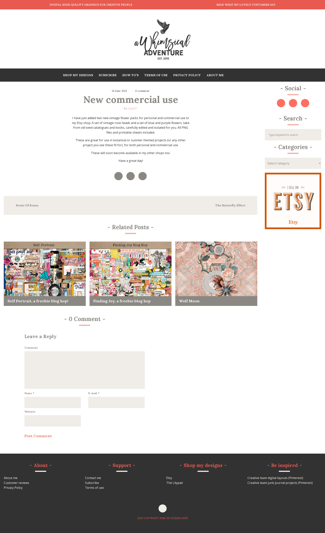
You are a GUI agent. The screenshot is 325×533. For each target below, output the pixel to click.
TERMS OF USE (156, 75)
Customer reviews (16, 483)
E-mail (93, 393)
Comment (31, 347)
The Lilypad (174, 483)
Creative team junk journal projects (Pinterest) (280, 483)
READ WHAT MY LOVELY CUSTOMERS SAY (245, 4)
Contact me (93, 478)
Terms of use (94, 488)
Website (29, 411)
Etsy (169, 478)
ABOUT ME (215, 75)
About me (10, 478)
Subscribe (92, 483)
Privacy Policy (13, 488)
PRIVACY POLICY (187, 75)
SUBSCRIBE (108, 75)
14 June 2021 (119, 91)
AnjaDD (132, 108)
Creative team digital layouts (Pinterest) (275, 478)
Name (29, 393)
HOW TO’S (130, 75)
